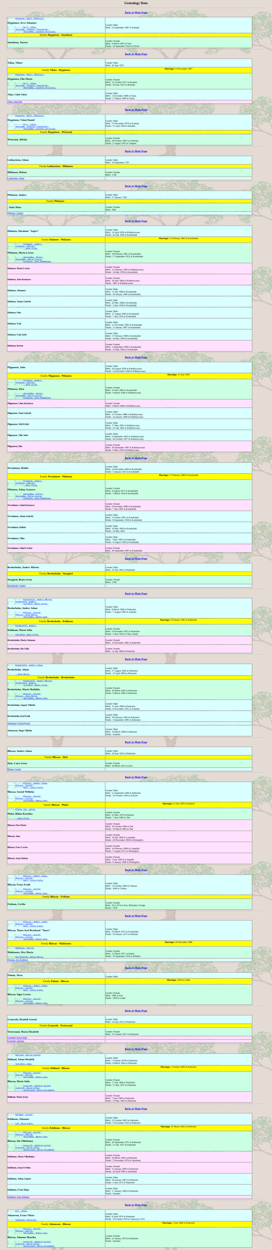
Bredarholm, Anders (17, 585)
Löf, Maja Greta (24, 1123)
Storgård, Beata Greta (35, 604)
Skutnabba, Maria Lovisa (29, 259)
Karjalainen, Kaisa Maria (29, 957)
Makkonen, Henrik (25, 948)
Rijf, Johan (30, 27)
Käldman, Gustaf (24, 1115)
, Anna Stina (30, 248)
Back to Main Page (136, 12)
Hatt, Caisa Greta (33, 787)
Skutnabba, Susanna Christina (39, 31)
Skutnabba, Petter (33, 257)
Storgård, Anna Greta (27, 634)
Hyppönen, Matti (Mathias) (30, 18)
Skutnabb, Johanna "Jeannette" (32, 29)
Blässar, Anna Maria (26, 615)
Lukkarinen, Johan (16, 178)
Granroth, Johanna (16, 1041)
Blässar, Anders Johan (35, 783)
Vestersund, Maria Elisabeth (39, 1090)
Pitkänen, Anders (33, 244)
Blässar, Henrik (24, 1075)
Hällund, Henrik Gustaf (28, 1055)
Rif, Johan (21, 1211)
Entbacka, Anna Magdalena (37, 261)
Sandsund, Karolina (26, 1220)
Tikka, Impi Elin (15, 102)
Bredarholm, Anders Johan (29, 665)
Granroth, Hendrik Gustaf (37, 1086)
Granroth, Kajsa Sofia (17, 1037)
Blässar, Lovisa (24, 798)
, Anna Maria (22, 674)
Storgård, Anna (23, 1064)
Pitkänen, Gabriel (15, 213)
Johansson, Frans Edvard (19, 723)
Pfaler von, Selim (25, 809)
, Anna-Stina (22, 818)
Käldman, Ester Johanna (18, 1197)
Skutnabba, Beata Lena (35, 617)
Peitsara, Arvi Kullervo (18, 960)
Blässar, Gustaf (32, 612)
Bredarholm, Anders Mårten (38, 599)
